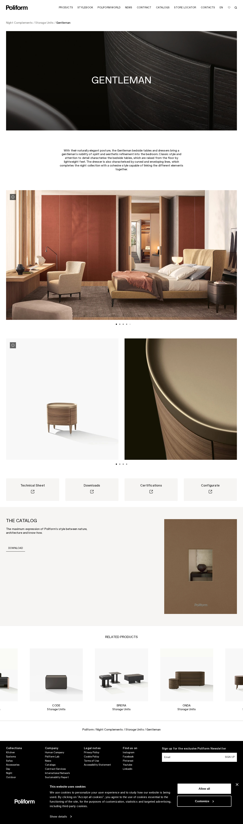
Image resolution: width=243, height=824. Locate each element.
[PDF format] (200, 566)
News (48, 761)
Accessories (12, 765)
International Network (57, 773)
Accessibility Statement (97, 765)
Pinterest (128, 761)
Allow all (204, 788)
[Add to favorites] (229, 7)
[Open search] (236, 7)
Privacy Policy (91, 752)
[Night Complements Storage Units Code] (56, 674)
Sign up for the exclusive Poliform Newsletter (194, 748)
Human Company (54, 752)
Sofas (9, 761)
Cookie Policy (91, 757)
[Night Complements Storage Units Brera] (121, 674)
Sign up (230, 757)
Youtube (127, 765)
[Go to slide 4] (126, 324)
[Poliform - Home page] (17, 7)
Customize (202, 801)
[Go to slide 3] (123, 324)
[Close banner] (237, 784)
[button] (12, 654)
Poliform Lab (52, 757)
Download (15, 548)
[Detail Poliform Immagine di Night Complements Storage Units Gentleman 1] (13, 197)
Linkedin (127, 769)
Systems (11, 757)
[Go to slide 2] (119, 324)
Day (8, 769)
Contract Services (55, 769)
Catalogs (50, 765)
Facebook (128, 757)
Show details (58, 816)
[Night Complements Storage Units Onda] (186, 674)
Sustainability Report (57, 777)
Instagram (128, 752)
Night (9, 773)
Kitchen (10, 752)
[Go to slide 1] (116, 324)
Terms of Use (91, 761)
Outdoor (11, 777)
